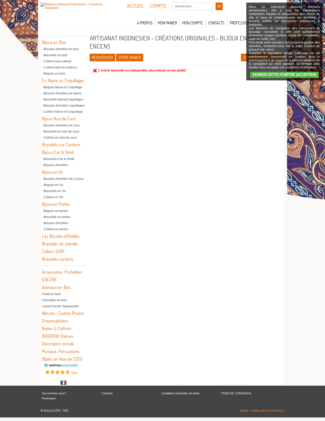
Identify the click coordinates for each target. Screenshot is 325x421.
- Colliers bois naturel (56, 61)
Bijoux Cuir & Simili (58, 152)
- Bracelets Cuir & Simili (58, 159)
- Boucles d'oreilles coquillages (63, 105)
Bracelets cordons (57, 259)
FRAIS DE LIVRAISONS (236, 393)
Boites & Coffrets (57, 328)
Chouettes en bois (54, 300)
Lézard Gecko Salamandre (60, 306)
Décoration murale (58, 343)
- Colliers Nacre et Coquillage (62, 111)
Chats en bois (51, 294)
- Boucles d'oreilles (55, 165)
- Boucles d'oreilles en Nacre (62, 93)
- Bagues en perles (55, 211)
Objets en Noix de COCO (62, 359)
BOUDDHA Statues (57, 336)
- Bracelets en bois (55, 55)
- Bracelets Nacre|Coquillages (62, 99)
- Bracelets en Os (54, 191)
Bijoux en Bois (54, 42)
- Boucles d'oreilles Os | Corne (63, 179)
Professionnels (244, 22)
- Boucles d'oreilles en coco (61, 125)
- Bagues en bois (53, 73)
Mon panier (167, 22)
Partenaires (49, 398)
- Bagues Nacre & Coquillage (62, 87)
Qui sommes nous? (54, 393)
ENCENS (49, 279)
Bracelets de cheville (60, 243)
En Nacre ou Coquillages (63, 80)
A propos (145, 22)
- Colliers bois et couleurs (59, 67)
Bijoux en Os (52, 172)
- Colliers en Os (52, 197)
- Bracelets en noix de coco (60, 131)
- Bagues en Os (52, 185)
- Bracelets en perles (56, 217)
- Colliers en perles (55, 229)
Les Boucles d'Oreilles (60, 236)
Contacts (216, 22)
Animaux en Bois (56, 287)
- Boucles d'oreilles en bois (60, 49)
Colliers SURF (53, 251)
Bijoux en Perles (56, 204)
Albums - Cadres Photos (63, 313)
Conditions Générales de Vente (180, 393)
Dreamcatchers (55, 321)
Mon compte (192, 22)
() (74, 373)
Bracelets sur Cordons (61, 144)
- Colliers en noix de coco (59, 137)
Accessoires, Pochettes (62, 272)
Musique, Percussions (60, 351)
